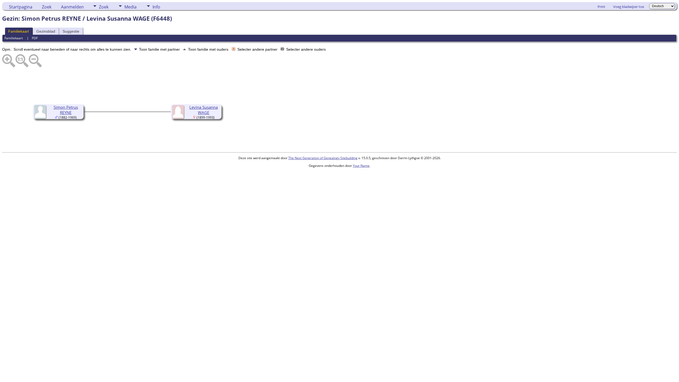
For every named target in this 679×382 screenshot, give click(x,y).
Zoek (46, 7)
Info (156, 7)
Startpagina (20, 7)
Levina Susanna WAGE (203, 110)
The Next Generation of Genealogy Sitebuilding (323, 158)
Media (130, 7)
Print (601, 6)
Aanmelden (72, 7)
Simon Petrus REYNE (66, 110)
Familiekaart (18, 31)
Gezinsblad (45, 31)
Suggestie (71, 31)
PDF (35, 38)
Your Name (361, 165)
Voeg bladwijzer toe (628, 6)
